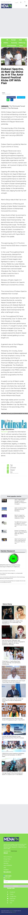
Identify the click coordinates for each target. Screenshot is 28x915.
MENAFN (5, 106)
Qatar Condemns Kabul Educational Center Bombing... (20, 509)
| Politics (5, 42)
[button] (20, 2)
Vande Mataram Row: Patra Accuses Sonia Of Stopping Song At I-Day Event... (13, 719)
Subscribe (15, 886)
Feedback (6, 869)
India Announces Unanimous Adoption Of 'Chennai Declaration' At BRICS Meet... (13, 755)
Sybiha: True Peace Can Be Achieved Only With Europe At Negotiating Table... (12, 700)
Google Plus (13, 896)
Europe (13, 40)
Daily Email (12, 898)
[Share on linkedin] (11, 100)
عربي (16, 2)
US (5, 40)
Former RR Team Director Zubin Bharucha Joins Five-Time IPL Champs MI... (13, 738)
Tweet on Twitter (21, 97)
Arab (20, 40)
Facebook (12, 892)
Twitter (11, 894)
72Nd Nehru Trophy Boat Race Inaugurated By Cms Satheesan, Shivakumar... (11, 663)
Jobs (5, 867)
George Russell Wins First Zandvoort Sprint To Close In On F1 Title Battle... (12, 773)
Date (3, 92)
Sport (20, 45)
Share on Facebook (11, 97)
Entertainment (9, 45)
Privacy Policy (7, 859)
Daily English (8, 876)
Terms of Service (8, 856)
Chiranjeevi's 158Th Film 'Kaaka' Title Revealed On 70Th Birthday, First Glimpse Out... (12, 622)
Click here (14, 851)
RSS (11, 902)
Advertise (6, 863)
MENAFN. (11, 910)
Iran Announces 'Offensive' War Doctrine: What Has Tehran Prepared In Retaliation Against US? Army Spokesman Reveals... (13, 642)
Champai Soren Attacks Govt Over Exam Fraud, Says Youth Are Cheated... (13, 681)
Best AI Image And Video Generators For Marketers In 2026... (20, 517)
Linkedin (12, 900)
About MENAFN (8, 865)
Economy (14, 42)
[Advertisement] (14, 22)
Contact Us (6, 861)
